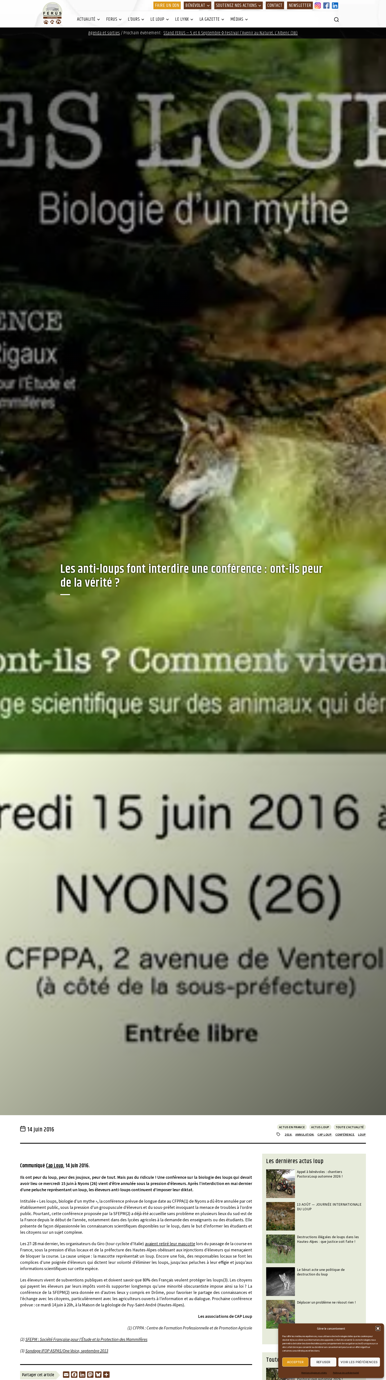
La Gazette (209, 19)
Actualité (86, 19)
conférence (344, 1134)
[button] (378, 1328)
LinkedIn (336, 5)
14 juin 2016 (41, 1129)
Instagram (318, 5)
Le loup (157, 19)
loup (362, 1134)
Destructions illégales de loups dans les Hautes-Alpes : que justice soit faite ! (328, 1239)
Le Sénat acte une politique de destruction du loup (321, 1271)
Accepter (295, 1362)
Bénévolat (195, 5)
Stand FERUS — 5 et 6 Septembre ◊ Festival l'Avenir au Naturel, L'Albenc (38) (230, 33)
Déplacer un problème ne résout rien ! (326, 1302)
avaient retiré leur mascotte (170, 1243)
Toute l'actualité (350, 1127)
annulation (304, 1134)
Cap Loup (54, 1166)
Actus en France (292, 1127)
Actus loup (320, 1127)
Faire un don (167, 5)
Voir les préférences (359, 1362)
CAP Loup (324, 1134)
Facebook (327, 5)
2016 (288, 1134)
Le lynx (182, 19)
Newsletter (300, 5)
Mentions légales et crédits (314, 1372)
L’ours (134, 19)
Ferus (111, 19)
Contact (274, 5)
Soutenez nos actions (236, 5)
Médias (236, 19)
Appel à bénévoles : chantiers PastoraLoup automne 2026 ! (320, 1174)
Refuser (323, 1362)
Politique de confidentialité (346, 1372)
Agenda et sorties (104, 33)
